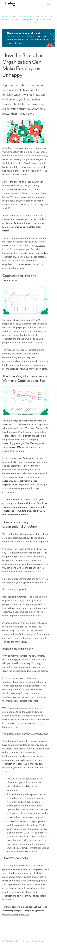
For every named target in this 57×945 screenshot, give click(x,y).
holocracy (12, 801)
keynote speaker (37, 847)
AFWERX (25, 828)
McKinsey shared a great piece (23, 778)
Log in (49, 3)
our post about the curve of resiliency (27, 155)
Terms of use (38, 941)
